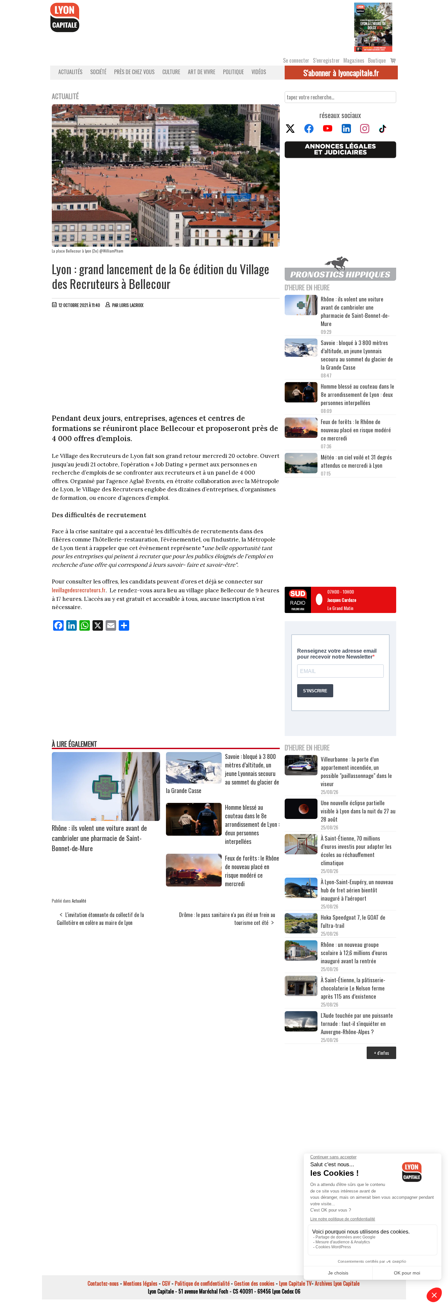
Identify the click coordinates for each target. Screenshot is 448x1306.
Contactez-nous (103, 1283)
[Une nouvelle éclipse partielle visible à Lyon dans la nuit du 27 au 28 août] (301, 810)
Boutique (377, 60)
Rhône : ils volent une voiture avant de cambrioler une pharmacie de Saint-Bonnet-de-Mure (99, 838)
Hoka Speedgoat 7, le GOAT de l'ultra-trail (353, 921)
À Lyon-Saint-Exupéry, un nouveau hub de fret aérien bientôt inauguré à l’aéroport (357, 890)
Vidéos (259, 72)
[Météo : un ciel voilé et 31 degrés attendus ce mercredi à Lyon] (301, 464)
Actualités (70, 72)
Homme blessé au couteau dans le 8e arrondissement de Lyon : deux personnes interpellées (252, 824)
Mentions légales (140, 1283)
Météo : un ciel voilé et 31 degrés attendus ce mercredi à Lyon (356, 461)
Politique (233, 72)
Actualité (79, 900)
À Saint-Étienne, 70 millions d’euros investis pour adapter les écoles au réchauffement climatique (356, 850)
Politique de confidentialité (202, 1283)
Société (98, 72)
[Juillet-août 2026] (373, 27)
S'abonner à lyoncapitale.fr (341, 72)
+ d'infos (381, 1052)
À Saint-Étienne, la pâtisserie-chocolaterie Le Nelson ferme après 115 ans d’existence (353, 988)
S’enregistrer (326, 60)
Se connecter (296, 60)
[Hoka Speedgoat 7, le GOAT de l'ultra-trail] (301, 924)
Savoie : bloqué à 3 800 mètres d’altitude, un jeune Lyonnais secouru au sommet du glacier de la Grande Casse (357, 354)
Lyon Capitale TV (295, 1283)
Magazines (353, 60)
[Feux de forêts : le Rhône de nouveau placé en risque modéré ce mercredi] (194, 884)
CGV (166, 1283)
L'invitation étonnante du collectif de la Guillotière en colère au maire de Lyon (100, 919)
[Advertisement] (166, 362)
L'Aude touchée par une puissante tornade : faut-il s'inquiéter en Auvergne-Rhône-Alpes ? (357, 1023)
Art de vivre (201, 72)
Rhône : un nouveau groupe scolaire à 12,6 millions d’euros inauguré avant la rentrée (354, 952)
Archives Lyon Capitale (337, 1283)
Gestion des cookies (254, 1283)
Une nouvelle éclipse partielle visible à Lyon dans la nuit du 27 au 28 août (358, 811)
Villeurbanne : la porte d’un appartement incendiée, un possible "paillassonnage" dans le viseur (356, 771)
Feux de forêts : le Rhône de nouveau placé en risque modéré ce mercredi (252, 871)
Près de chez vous (134, 72)
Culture (171, 72)
